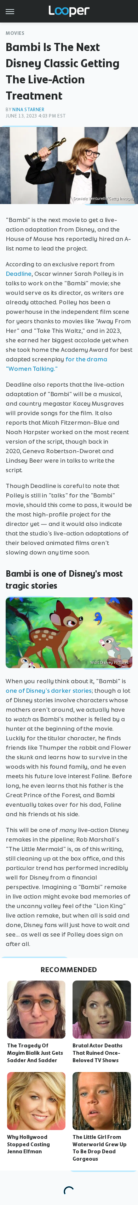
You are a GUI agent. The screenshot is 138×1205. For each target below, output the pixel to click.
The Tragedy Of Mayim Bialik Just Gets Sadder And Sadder (35, 1053)
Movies (15, 33)
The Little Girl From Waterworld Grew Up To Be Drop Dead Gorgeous (100, 1148)
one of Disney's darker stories (49, 690)
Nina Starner (28, 110)
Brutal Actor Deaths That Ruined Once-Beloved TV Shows (97, 1053)
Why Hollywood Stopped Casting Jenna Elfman (28, 1144)
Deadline (18, 273)
